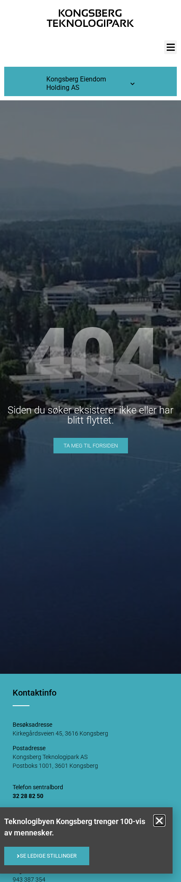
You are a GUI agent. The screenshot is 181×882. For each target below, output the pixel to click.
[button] (170, 47)
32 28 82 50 (28, 796)
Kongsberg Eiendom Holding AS (76, 83)
